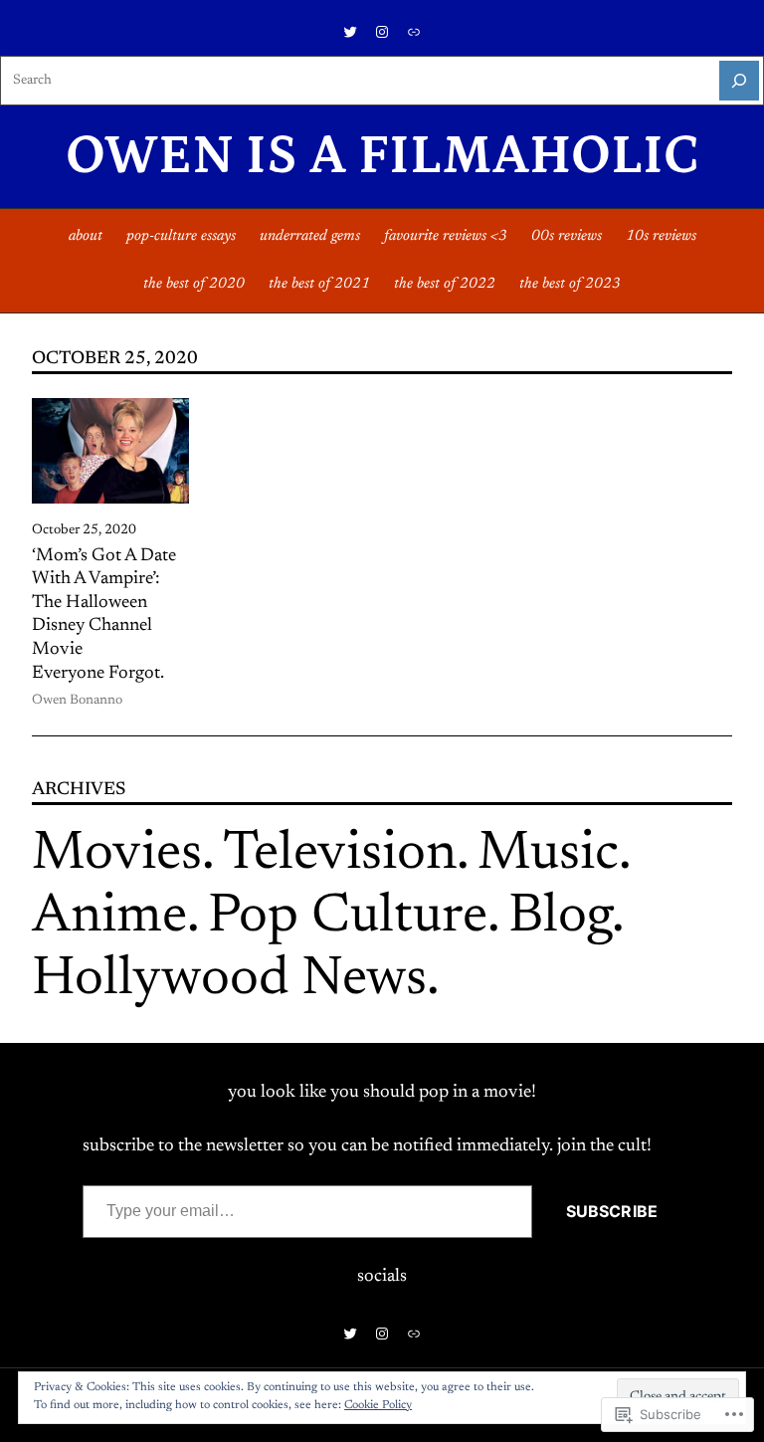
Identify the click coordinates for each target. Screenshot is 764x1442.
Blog (560, 918)
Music (548, 855)
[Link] (414, 32)
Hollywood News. (236, 980)
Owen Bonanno (77, 701)
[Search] (739, 81)
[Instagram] (382, 32)
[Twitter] (350, 32)
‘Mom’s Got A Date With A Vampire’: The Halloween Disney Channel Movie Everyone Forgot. (104, 615)
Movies (117, 855)
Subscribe (612, 1211)
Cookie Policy (378, 1405)
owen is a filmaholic (382, 156)
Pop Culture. (354, 918)
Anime (109, 918)
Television (340, 855)
